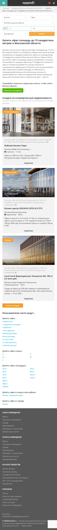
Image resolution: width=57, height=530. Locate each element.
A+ (3, 357)
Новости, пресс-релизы (11, 496)
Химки (5, 404)
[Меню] (3, 3)
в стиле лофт (8, 339)
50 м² (32, 368)
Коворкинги (7, 483)
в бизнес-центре (9, 345)
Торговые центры (9, 472)
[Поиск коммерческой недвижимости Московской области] (32, 3)
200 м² (5, 380)
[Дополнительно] (50, 3)
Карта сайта (26, 526)
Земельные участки (10, 431)
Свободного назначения (12, 429)
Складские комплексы (11, 474)
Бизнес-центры (8, 468)
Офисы (5, 416)
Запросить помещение (12, 505)
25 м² (4, 374)
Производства (8, 425)
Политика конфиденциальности (15, 516)
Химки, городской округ (12, 395)
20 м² (4, 371)
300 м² (5, 383)
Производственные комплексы (15, 477)
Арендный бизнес (9, 459)
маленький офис (9, 333)
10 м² (4, 368)
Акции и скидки (13, 305)
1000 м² (5, 386)
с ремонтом (7, 321)
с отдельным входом (11, 324)
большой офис (8, 336)
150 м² (32, 378)
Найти (42, 34)
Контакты (6, 514)
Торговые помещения (11, 419)
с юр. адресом (8, 330)
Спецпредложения (10, 499)
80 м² (32, 371)
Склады (5, 423)
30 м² (4, 378)
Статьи (5, 493)
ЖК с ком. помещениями (12, 481)
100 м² (32, 374)
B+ (31, 357)
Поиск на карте (8, 502)
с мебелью (6, 327)
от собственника (9, 342)
